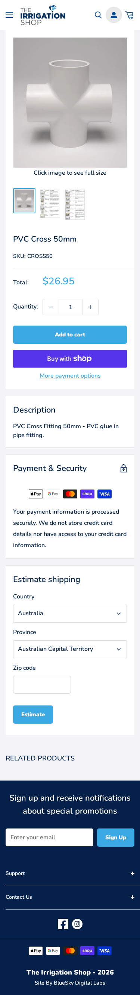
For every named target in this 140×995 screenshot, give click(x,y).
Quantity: (25, 307)
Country (23, 596)
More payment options (70, 376)
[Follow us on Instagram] (77, 924)
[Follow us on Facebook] (63, 924)
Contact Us (19, 897)
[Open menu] (9, 15)
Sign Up (115, 837)
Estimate (33, 714)
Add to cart (70, 334)
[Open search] (98, 15)
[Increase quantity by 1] (90, 307)
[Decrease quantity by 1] (51, 307)
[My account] (114, 15)
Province (24, 632)
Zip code (24, 668)
